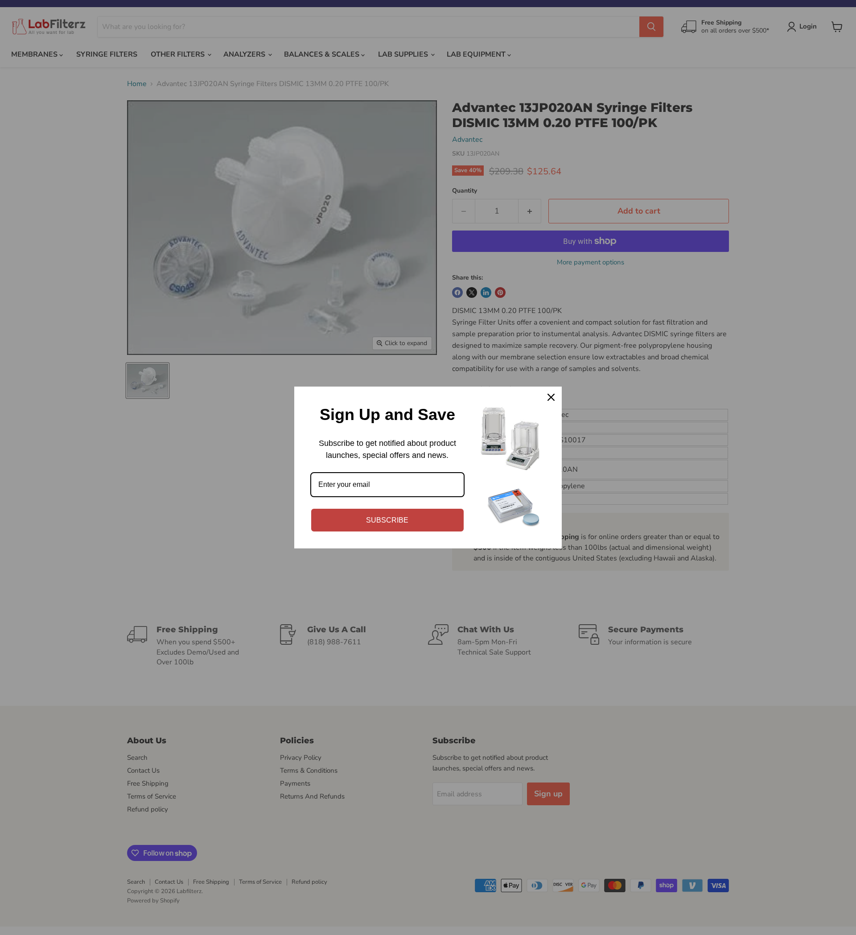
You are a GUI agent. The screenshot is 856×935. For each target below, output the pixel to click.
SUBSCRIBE (387, 520)
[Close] (551, 397)
